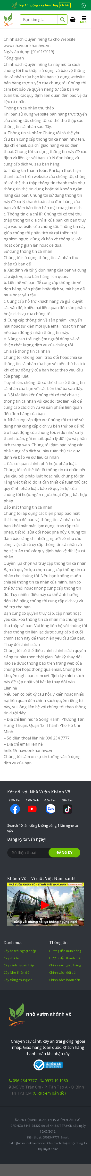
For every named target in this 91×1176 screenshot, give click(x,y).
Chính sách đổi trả (62, 972)
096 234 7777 (24, 1080)
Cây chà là (11, 958)
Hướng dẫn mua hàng (65, 951)
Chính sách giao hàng (65, 965)
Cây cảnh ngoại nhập (19, 965)
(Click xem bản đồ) (49, 1093)
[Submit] (62, 19)
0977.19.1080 (56, 1080)
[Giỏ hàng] (72, 19)
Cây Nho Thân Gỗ (16, 972)
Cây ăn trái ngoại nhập (20, 951)
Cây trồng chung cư (18, 980)
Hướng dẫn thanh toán (66, 958)
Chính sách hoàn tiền (64, 980)
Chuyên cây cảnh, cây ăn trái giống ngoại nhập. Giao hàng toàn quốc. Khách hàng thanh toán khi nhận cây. (48, 1047)
